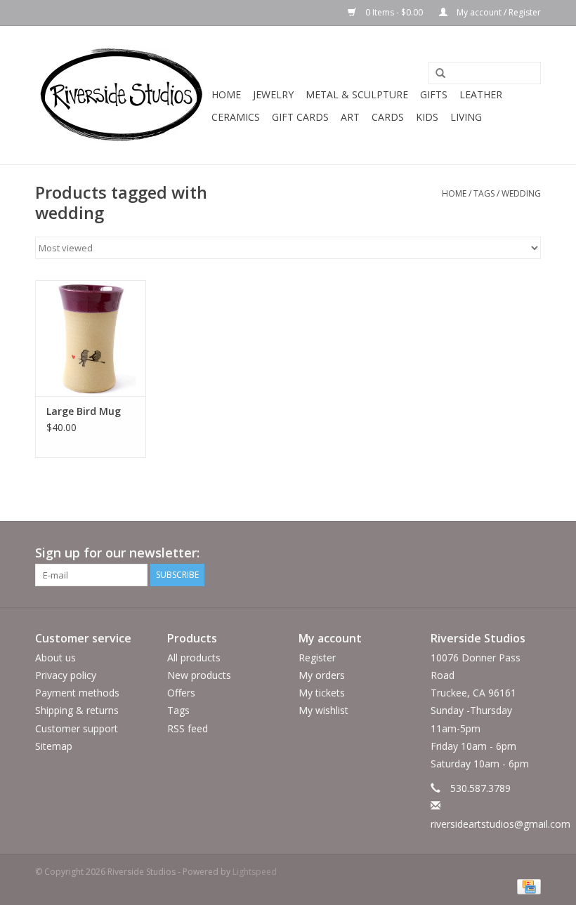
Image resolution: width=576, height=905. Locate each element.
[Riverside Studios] (121, 95)
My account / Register (497, 12)
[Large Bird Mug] (90, 338)
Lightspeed (255, 872)
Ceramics (235, 117)
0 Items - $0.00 (394, 12)
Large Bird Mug (83, 411)
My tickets (322, 692)
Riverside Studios (478, 638)
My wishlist (323, 710)
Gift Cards (300, 117)
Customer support (76, 728)
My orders (322, 675)
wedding (521, 193)
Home (226, 94)
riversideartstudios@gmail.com (500, 824)
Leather (480, 94)
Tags (484, 193)
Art (350, 117)
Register (317, 657)
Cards (388, 117)
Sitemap (53, 746)
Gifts (433, 94)
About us (55, 657)
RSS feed (187, 728)
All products (194, 657)
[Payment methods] (526, 886)
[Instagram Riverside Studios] (529, 553)
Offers (181, 692)
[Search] (435, 74)
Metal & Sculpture (357, 94)
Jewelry (273, 94)
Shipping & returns (77, 710)
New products (199, 675)
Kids (427, 117)
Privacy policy (65, 675)
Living (466, 117)
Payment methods (77, 692)
